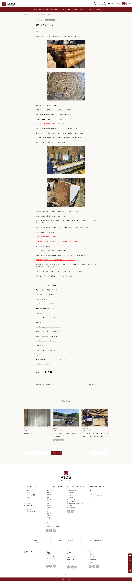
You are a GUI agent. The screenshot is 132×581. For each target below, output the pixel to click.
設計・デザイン (51, 492)
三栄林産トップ (27, 14)
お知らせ (34, 10)
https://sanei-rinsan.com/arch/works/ (47, 304)
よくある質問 (72, 501)
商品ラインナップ (51, 515)
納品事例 (71, 498)
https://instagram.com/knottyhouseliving (48, 327)
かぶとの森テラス (36, 453)
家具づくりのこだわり (74, 490)
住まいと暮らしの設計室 (54, 487)
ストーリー (83, 10)
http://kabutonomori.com (43, 364)
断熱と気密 (49, 498)
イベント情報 (29, 509)
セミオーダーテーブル (74, 494)
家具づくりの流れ (73, 496)
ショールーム (50, 523)
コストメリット (51, 503)
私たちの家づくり (51, 490)
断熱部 (92, 494)
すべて (26, 453)
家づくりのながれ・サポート (54, 511)
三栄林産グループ (41, 14)
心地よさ (49, 496)
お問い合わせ (29, 505)
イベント (49, 524)
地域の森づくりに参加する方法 (44, 384)
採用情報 (97, 10)
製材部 (92, 492)
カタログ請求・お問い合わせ (76, 503)
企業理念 (41, 10)
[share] (45, 372)
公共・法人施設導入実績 (96, 496)
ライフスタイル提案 (64, 10)
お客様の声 (49, 519)
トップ (27, 555)
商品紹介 (71, 492)
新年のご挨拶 (92, 384)
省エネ (48, 501)
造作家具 (49, 494)
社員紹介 (90, 10)
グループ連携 (50, 507)
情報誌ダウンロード (30, 511)
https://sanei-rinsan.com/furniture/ (46, 341)
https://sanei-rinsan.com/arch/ (45, 294)
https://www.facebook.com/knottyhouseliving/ (49, 318)
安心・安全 (49, 499)
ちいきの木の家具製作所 (76, 487)
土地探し (49, 505)
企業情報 (75, 10)
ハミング (46, 453)
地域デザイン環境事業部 (97, 487)
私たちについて (51, 513)
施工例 (48, 517)
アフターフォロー (51, 509)
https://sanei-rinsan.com (43, 355)
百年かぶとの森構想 (51, 10)
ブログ (34, 14)
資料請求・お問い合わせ (53, 526)
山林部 (92, 490)
